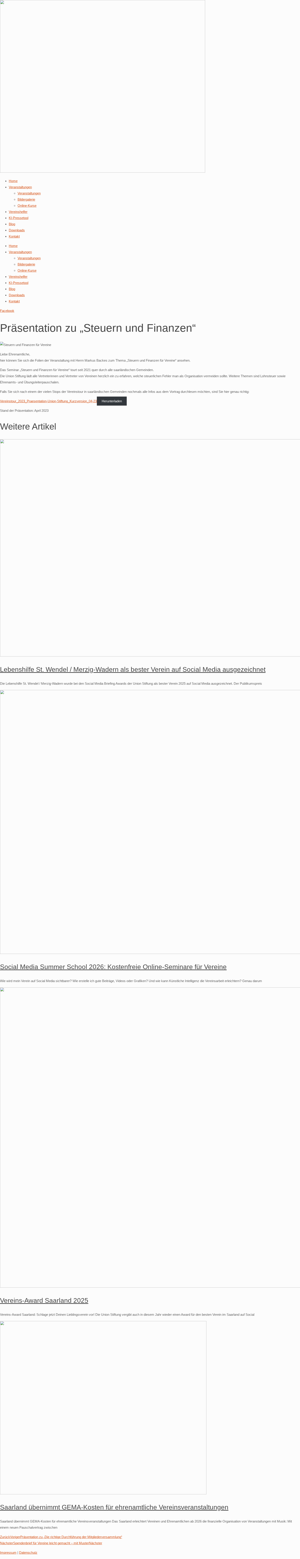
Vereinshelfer (18, 212)
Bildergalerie (26, 199)
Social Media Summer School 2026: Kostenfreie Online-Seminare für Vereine (113, 966)
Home (13, 181)
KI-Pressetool (18, 218)
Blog (12, 224)
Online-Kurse (27, 205)
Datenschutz (28, 1552)
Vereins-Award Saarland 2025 (44, 1300)
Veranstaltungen (20, 187)
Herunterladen (112, 401)
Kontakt (14, 236)
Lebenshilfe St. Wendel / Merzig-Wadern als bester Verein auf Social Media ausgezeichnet (133, 669)
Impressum (8, 1552)
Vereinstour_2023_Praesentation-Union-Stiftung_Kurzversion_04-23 (48, 401)
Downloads (17, 230)
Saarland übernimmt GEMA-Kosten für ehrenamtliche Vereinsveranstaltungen (114, 1507)
